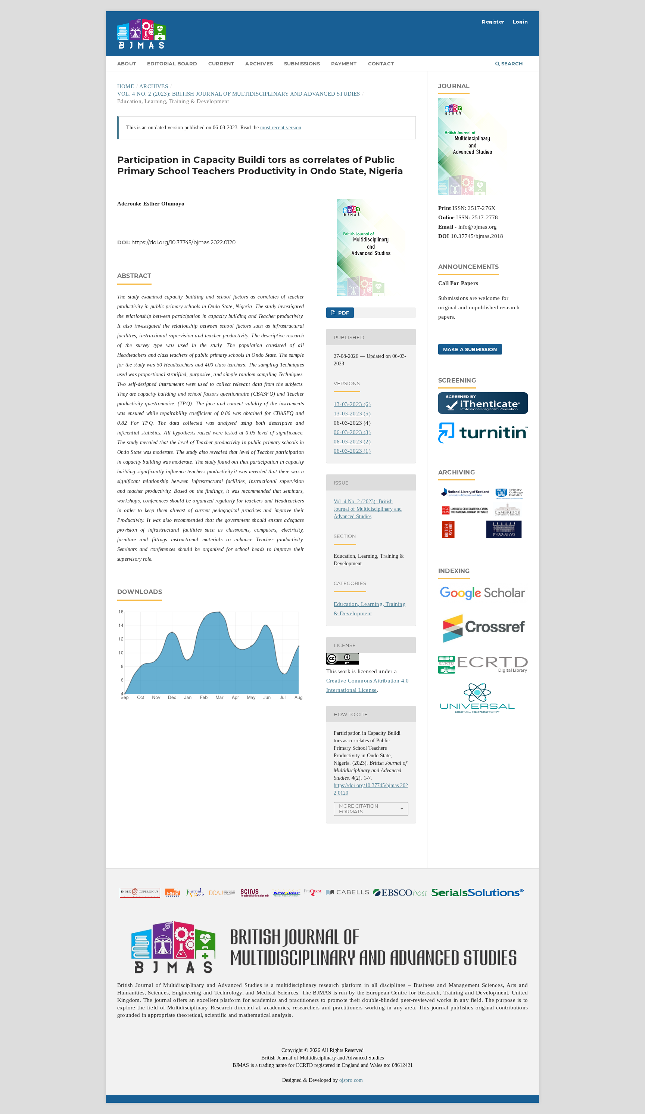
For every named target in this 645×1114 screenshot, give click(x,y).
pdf (342, 313)
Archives (259, 63)
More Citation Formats (358, 808)
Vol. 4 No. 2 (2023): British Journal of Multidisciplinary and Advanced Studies (238, 94)
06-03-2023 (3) (352, 432)
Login (520, 22)
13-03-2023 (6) (352, 404)
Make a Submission (470, 349)
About (126, 63)
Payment (343, 63)
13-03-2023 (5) (352, 414)
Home (125, 86)
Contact (381, 63)
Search (511, 63)
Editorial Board (172, 63)
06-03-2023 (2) (352, 442)
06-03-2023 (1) (352, 451)
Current (221, 63)
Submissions (302, 63)
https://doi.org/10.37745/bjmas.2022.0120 (183, 242)
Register (493, 22)
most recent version (280, 127)
